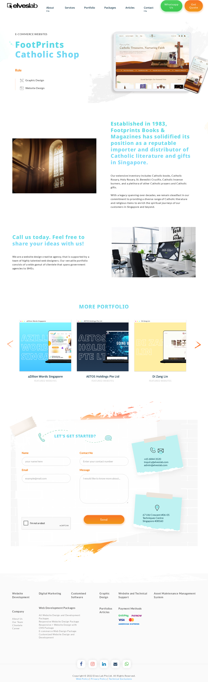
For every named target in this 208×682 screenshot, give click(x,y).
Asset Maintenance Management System (174, 595)
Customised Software (78, 595)
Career (16, 628)
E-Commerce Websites (31, 34)
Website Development (21, 595)
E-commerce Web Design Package (57, 631)
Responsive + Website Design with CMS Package (58, 626)
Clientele (17, 625)
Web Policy (82, 678)
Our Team (17, 622)
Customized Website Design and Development (57, 636)
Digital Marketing (50, 593)
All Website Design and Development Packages (59, 617)
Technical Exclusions (120, 678)
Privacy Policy (99, 678)
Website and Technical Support (132, 595)
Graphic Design (34, 80)
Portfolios (105, 608)
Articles (104, 612)
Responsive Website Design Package (59, 621)
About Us (17, 618)
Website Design (35, 88)
